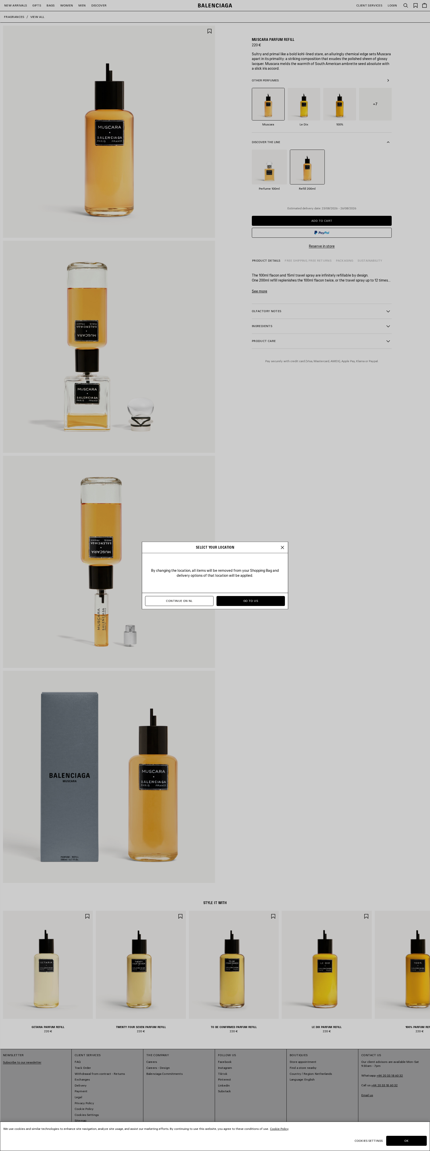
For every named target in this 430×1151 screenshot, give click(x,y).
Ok (406, 1141)
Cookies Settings (369, 1141)
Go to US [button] (250, 601)
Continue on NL (179, 601)
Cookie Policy (279, 1129)
